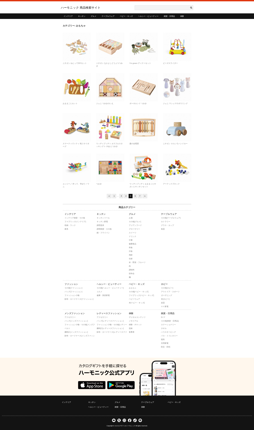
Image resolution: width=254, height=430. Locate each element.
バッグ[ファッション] (68, 292)
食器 (163, 229)
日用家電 (164, 343)
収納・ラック (68, 225)
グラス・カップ (164, 225)
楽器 (163, 303)
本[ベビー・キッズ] (132, 303)
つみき (99, 184)
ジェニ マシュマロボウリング (175, 103)
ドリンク (132, 236)
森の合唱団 (134, 143)
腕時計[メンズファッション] (68, 332)
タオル (164, 328)
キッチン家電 (100, 221)
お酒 (131, 218)
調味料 (131, 270)
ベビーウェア (132, 299)
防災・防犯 (164, 347)
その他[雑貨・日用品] (164, 321)
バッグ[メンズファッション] (68, 321)
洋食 (131, 251)
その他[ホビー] (164, 288)
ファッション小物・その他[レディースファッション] (100, 325)
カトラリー (164, 221)
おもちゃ (132, 288)
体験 (182, 16)
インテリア (68, 16)
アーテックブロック (171, 184)
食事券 (131, 332)
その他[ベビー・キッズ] (132, 292)
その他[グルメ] (132, 221)
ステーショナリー (164, 325)
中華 (131, 240)
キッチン (81, 16)
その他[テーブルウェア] (164, 218)
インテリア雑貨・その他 (68, 218)
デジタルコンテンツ (132, 317)
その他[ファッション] (68, 288)
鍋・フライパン (100, 233)
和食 (131, 247)
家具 (66, 229)
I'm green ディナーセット (140, 63)
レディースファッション (109, 313)
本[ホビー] (164, 299)
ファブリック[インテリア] (68, 221)
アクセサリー (68, 317)
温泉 (131, 328)
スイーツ (132, 233)
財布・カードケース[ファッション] (68, 299)
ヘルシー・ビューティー (148, 16)
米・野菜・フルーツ (132, 262)
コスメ (99, 292)
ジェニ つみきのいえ (104, 103)
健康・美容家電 (100, 295)
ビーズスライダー (170, 63)
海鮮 (131, 255)
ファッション (71, 284)
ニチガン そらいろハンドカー (175, 143)
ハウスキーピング (164, 332)
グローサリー (132, 229)
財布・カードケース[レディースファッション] (100, 332)
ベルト (67, 328)
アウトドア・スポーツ (164, 292)
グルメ (93, 16)
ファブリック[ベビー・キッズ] (132, 295)
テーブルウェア (108, 16)
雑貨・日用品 (169, 16)
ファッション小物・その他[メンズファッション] (68, 325)
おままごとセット (70, 103)
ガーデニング (164, 295)
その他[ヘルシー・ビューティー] (100, 288)
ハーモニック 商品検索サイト (81, 7)
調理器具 (100, 225)
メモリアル (132, 321)
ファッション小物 (68, 295)
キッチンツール (100, 218)
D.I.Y (163, 317)
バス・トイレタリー (164, 336)
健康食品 (132, 244)
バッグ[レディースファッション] (100, 321)
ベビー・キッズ (126, 16)
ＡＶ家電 (164, 306)
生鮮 (131, 259)
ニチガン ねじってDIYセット (75, 63)
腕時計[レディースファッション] (100, 328)
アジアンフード (132, 225)
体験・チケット (132, 325)
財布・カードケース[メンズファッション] (68, 336)
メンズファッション (75, 313)
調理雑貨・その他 (100, 229)
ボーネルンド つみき (138, 103)
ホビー (164, 284)
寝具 (163, 339)
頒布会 (131, 273)
